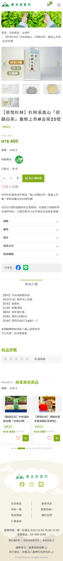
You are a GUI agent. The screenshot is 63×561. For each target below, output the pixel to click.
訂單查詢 (16, 521)
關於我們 (47, 515)
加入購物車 (35, 178)
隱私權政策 (14, 540)
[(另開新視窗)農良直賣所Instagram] (31, 485)
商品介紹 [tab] (31, 284)
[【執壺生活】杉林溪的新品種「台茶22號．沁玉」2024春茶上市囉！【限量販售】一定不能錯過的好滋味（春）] (16, 404)
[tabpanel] (31, 314)
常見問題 (16, 515)
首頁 (3, 33)
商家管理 (47, 540)
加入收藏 (11, 186)
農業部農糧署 (37, 548)
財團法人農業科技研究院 (36, 552)
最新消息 (47, 503)
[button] (48, 5)
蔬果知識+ (47, 509)
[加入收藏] (18, 438)
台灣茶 (26, 33)
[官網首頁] (16, 4)
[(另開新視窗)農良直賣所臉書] (22, 485)
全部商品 (14, 33)
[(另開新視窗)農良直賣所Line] (41, 485)
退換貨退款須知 (31, 540)
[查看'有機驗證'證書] (19, 160)
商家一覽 (16, 509)
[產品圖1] (31, 64)
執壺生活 (6, 126)
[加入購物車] (25, 438)
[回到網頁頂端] (57, 540)
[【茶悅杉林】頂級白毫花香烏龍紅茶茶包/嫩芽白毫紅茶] (47, 404)
